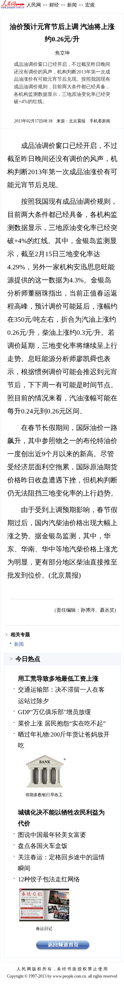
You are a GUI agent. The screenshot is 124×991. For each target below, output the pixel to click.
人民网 (34, 5)
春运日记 (44, 928)
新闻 (72, 5)
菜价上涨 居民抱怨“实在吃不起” (62, 723)
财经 (54, 5)
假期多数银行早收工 (44, 794)
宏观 (90, 5)
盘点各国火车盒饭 (43, 845)
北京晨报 (77, 121)
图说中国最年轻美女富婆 (52, 834)
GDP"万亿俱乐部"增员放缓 (54, 712)
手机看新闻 (100, 121)
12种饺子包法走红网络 (49, 879)
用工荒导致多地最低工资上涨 (58, 678)
